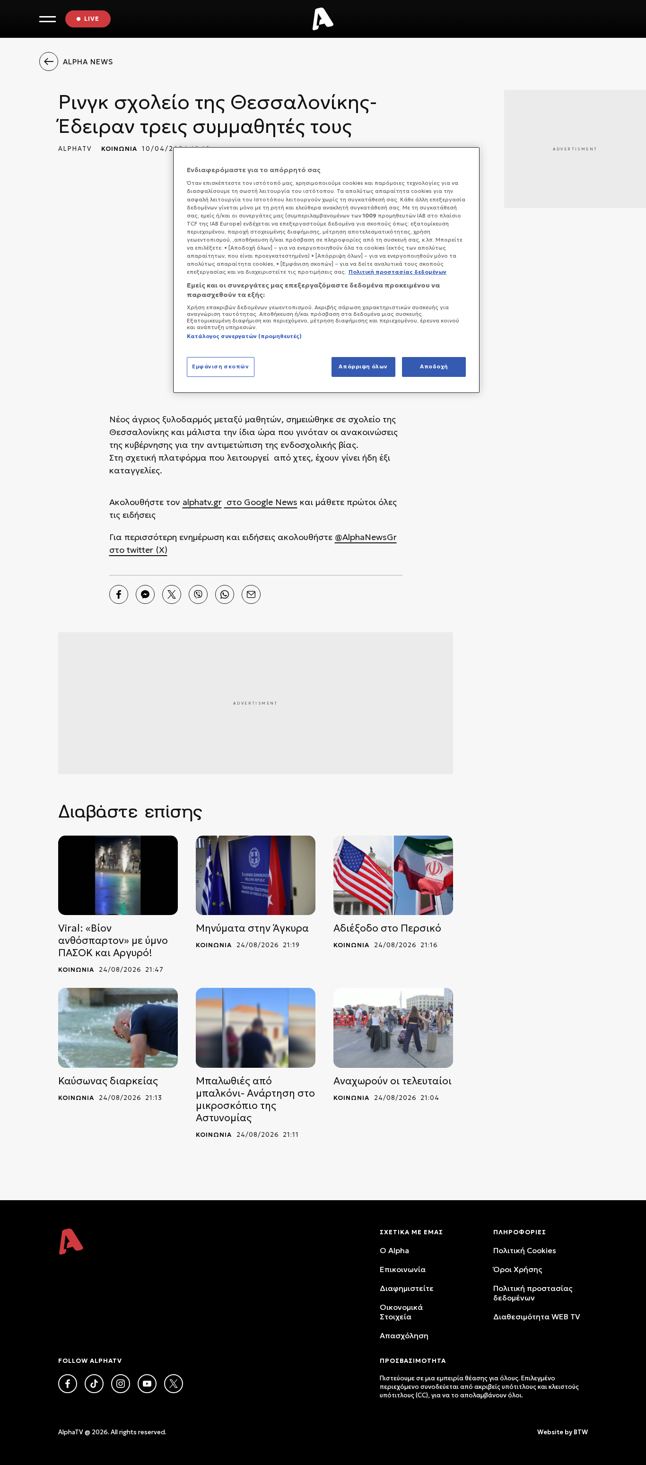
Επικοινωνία (403, 1269)
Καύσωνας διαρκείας (108, 1081)
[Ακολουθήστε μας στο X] (173, 1383)
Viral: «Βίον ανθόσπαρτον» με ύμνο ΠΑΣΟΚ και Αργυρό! (113, 940)
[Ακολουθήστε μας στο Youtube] (147, 1383)
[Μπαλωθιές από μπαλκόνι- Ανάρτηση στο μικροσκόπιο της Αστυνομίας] (255, 1028)
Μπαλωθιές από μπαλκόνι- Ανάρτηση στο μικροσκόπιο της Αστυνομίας (255, 1099)
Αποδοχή (434, 366)
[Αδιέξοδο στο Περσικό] (393, 876)
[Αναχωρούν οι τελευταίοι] (393, 1028)
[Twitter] (171, 594)
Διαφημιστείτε (407, 1288)
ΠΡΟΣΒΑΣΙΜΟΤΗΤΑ (413, 1361)
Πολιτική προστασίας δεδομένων (532, 1292)
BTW (581, 1432)
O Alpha (394, 1250)
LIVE (91, 19)
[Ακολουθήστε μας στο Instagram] (120, 1383)
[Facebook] (118, 594)
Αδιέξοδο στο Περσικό (387, 928)
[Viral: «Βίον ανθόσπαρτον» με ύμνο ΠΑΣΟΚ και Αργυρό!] (118, 876)
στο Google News (260, 502)
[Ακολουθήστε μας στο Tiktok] (94, 1383)
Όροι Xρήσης (517, 1269)
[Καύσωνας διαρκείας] (118, 1028)
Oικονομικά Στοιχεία (401, 1311)
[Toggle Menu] (47, 19)
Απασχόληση (404, 1335)
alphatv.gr (202, 502)
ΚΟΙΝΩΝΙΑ (119, 149)
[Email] (251, 594)
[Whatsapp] (224, 594)
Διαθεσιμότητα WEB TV (536, 1316)
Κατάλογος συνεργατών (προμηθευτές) (244, 336)
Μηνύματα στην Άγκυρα (252, 928)
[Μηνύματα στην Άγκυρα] (255, 876)
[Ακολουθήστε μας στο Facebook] (67, 1383)
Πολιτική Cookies (524, 1250)
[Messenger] (145, 594)
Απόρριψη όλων (363, 366)
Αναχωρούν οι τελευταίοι (392, 1081)
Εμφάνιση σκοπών (220, 366)
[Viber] (198, 594)
